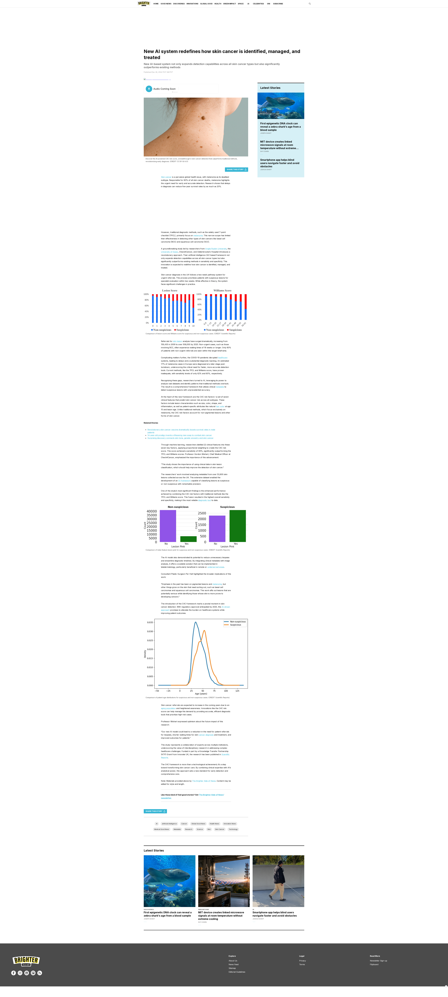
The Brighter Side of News (204, 781)
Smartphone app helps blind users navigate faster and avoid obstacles (279, 163)
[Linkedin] (26, 973)
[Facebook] (13, 973)
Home (156, 4)
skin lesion (177, 341)
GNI (268, 4)
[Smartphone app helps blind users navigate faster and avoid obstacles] (278, 881)
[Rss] (39, 973)
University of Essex (169, 252)
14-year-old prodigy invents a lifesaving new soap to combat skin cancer (179, 435)
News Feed (233, 964)
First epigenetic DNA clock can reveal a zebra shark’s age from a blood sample (280, 126)
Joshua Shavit (266, 169)
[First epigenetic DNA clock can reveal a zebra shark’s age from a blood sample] (169, 881)
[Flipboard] (33, 973)
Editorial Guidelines (237, 972)
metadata (220, 387)
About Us (233, 961)
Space (241, 4)
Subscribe (278, 4)
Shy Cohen (264, 151)
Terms (302, 964)
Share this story (235, 169)
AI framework (184, 480)
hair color (220, 406)
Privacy (302, 961)
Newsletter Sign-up (378, 961)
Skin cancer (166, 177)
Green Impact (229, 4)
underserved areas (215, 567)
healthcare (222, 357)
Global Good (206, 4)
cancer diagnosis (206, 735)
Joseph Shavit (265, 133)
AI (248, 4)
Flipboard (374, 964)
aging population (168, 708)
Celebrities (258, 4)
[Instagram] (20, 973)
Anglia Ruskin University (216, 248)
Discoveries (179, 4)
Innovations (192, 4)
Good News (166, 4)
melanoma (198, 235)
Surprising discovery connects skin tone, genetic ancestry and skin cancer (180, 438)
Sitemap (232, 968)
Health (217, 4)
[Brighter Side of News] (143, 3)
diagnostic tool (204, 500)
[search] (310, 3)
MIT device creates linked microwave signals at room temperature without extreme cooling (278, 145)
